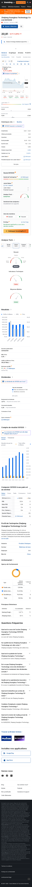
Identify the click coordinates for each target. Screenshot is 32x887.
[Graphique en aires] (5, 61)
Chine (29, 554)
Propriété (18, 57)
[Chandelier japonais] (3, 61)
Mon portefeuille (6, 792)
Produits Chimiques (25, 543)
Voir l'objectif (25, 104)
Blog (2, 784)
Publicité (19, 788)
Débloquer (20, 516)
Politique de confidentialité (8, 871)
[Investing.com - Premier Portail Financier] (9, 2)
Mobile (3, 788)
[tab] (8, 245)
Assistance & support (23, 792)
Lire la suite (4, 538)
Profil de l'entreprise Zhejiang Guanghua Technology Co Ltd (13, 524)
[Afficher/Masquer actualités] (11, 61)
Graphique (12, 53)
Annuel (3, 437)
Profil (13, 57)
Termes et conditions (6, 866)
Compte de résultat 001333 (12, 427)
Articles (20, 53)
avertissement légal (6, 877)
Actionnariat (6, 560)
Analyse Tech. (7, 240)
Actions (4, 6)
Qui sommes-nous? (22, 784)
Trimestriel (11, 437)
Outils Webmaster (6, 795)
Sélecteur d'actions (13, 6)
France (23, 6)
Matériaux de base (25, 547)
